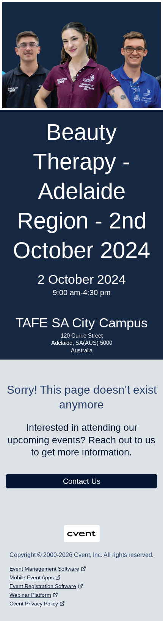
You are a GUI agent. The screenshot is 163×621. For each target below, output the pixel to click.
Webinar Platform (30, 595)
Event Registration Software (42, 586)
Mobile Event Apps (31, 577)
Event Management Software (44, 569)
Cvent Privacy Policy (33, 604)
